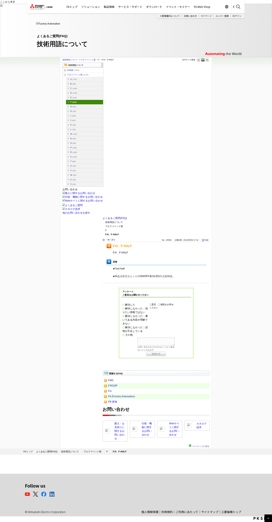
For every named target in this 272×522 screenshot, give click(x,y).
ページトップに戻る (200, 446)
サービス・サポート (130, 7)
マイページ (206, 15)
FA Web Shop (202, 7)
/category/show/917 (65, 74)
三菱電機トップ (231, 512)
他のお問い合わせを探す (76, 212)
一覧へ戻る (110, 240)
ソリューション (90, 7)
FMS (110, 380)
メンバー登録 (222, 15)
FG (110, 391)
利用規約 (167, 512)
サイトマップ (209, 512)
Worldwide (226, 6)
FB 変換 (112, 401)
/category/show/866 (65, 70)
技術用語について (70, 60)
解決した (130, 304)
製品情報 (109, 7)
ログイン (236, 15)
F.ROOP (112, 385)
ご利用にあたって (187, 512)
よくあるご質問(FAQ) (115, 218)
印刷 (206, 240)
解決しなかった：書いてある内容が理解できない (135, 320)
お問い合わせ (190, 15)
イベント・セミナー (178, 7)
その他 (129, 335)
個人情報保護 (149, 512)
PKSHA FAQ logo (262, 518)
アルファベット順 (88, 60)
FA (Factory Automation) (121, 396)
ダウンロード (154, 7)
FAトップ (71, 7)
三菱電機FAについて (170, 15)
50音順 (73, 70)
